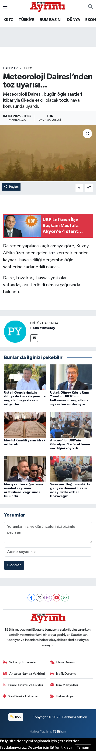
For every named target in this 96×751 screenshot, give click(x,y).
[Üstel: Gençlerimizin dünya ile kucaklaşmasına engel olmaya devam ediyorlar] (25, 377)
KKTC (8, 20)
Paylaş (14, 187)
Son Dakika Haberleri (23, 696)
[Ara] (90, 7)
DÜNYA (73, 20)
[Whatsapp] (65, 597)
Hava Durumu (66, 662)
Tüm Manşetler (66, 685)
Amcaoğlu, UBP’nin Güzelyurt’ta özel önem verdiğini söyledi (70, 444)
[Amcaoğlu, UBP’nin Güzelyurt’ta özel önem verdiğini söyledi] (71, 425)
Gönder (14, 565)
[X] (40, 597)
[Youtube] (56, 597)
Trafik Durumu (65, 673)
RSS (17, 717)
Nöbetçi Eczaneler (23, 662)
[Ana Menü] (5, 7)
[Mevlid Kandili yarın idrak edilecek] (25, 425)
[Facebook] (31, 597)
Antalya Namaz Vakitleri (27, 673)
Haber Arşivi (65, 696)
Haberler (10, 68)
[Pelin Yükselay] (15, 331)
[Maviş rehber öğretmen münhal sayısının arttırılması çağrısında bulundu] (25, 469)
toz (51, 253)
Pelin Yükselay (42, 328)
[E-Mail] (34, 338)
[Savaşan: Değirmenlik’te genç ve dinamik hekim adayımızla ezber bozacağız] (71, 469)
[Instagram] (48, 597)
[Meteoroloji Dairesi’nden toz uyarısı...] (48, 153)
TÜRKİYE (26, 20)
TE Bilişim (59, 731)
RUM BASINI (50, 20)
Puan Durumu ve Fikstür (25, 685)
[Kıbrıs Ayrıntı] (47, 6)
